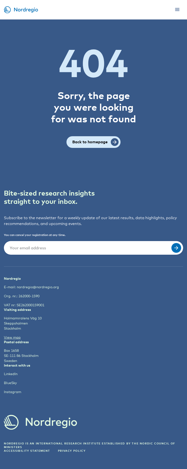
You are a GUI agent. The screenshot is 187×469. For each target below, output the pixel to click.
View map (12, 337)
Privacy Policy (71, 450)
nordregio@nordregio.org (38, 287)
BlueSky (10, 383)
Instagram (12, 392)
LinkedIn (11, 374)
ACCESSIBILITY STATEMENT (27, 450)
